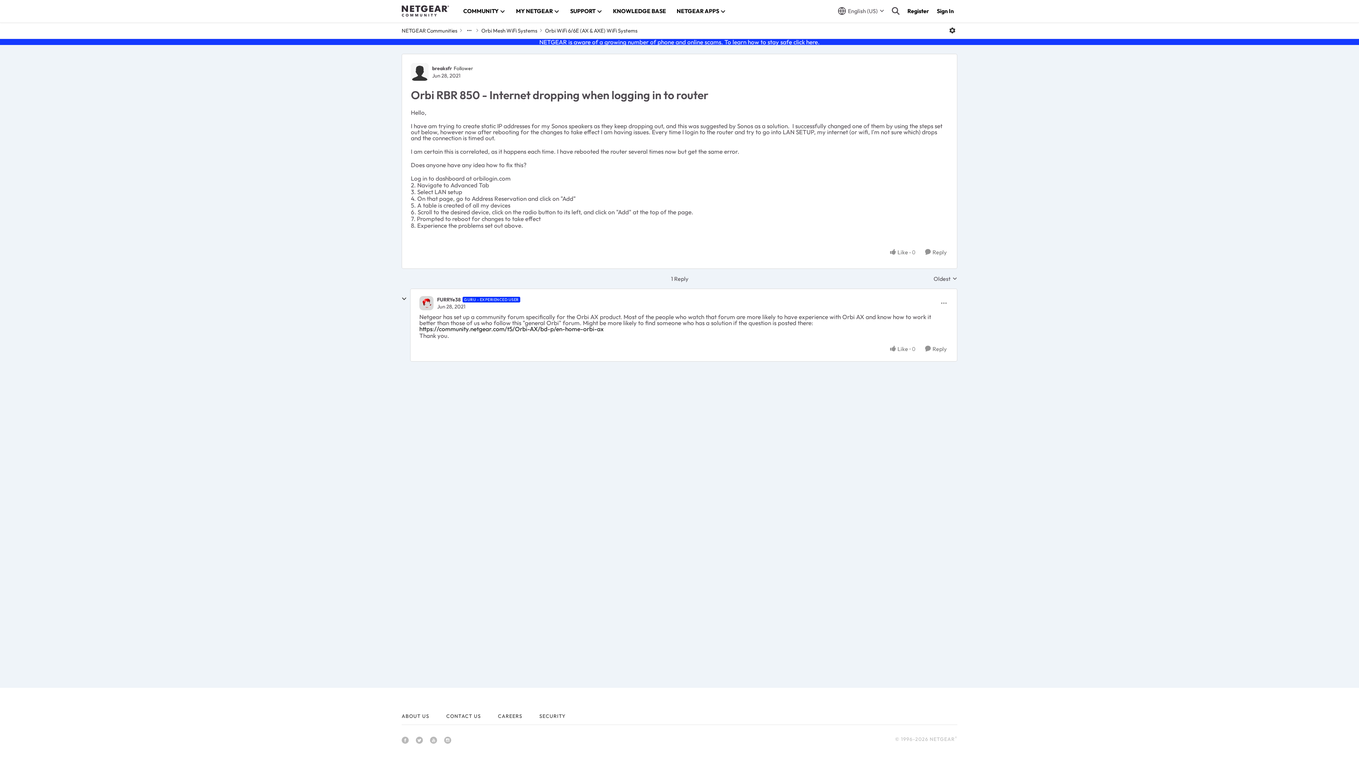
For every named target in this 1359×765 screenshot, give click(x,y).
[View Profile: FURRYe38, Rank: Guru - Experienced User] (426, 303)
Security (552, 716)
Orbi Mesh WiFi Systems (509, 30)
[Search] (895, 11)
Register (918, 11)
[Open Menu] (952, 30)
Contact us (463, 716)
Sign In (945, 11)
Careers (510, 716)
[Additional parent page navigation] (469, 30)
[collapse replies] (404, 299)
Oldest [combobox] (945, 279)
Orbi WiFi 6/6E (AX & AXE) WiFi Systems (591, 30)
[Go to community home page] (425, 11)
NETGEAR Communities (429, 30)
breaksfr (442, 68)
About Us (415, 716)
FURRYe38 (449, 299)
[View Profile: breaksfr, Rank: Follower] (420, 72)
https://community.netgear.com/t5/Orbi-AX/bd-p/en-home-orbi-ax (511, 329)
